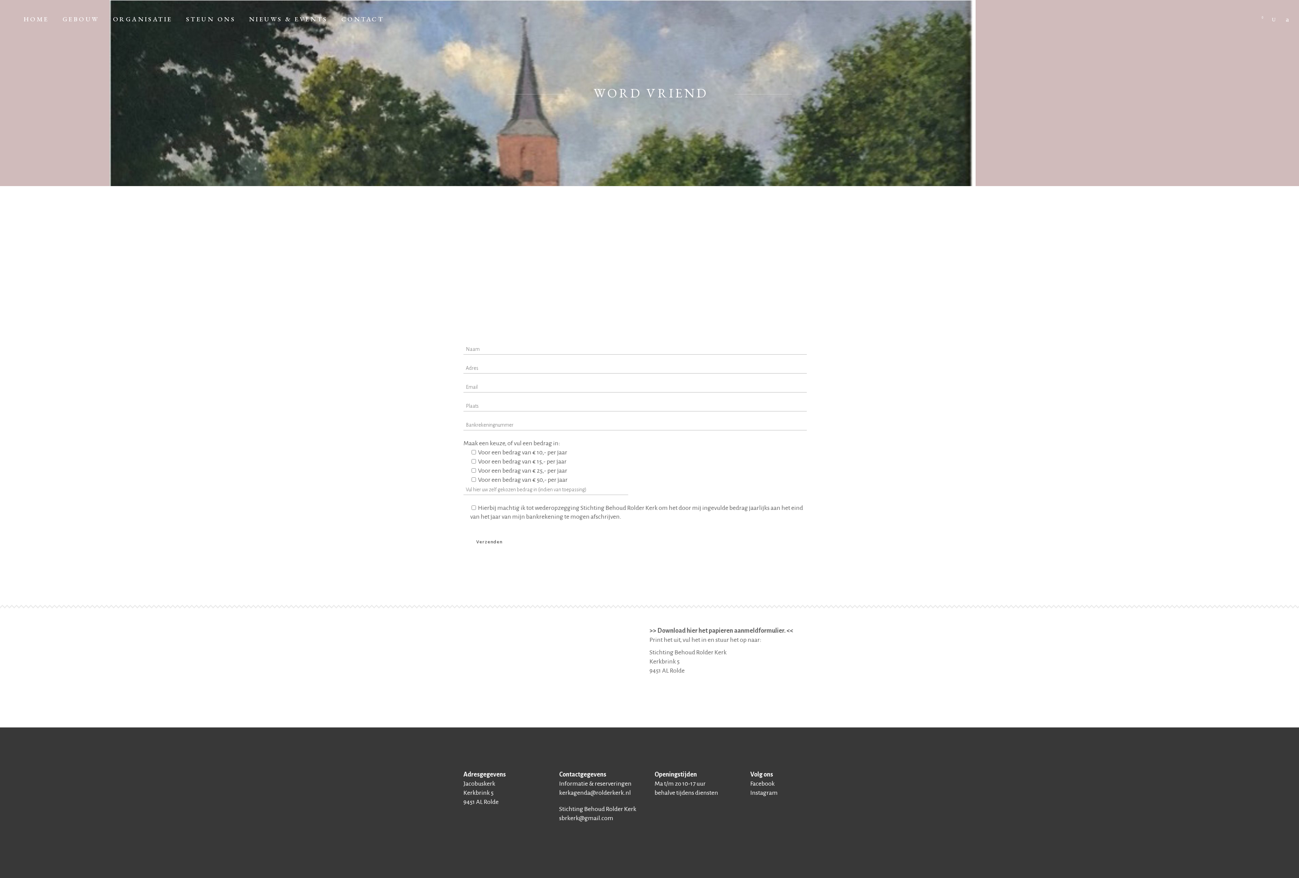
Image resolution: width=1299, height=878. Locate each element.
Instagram (764, 792)
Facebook (762, 783)
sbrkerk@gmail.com (586, 818)
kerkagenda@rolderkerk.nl (595, 792)
